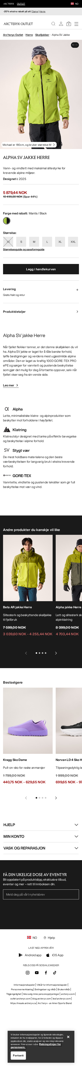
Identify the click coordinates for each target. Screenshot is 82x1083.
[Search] (53, 23)
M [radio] (34, 242)
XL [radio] (60, 242)
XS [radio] (8, 242)
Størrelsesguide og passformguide (23, 249)
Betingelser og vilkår (45, 989)
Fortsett (18, 1055)
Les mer (8, 385)
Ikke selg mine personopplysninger (41, 994)
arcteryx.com (68, 994)
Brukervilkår (64, 989)
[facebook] (46, 973)
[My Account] (61, 23)
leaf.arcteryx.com (62, 998)
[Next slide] (56, 653)
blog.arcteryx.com (41, 998)
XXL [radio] (73, 242)
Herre (42, 11)
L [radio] (47, 242)
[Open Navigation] (76, 23)
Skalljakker (42, 35)
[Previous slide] (26, 653)
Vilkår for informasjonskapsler (52, 984)
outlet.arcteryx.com (20, 998)
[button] (72, 4)
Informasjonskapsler (24, 984)
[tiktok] (55, 972)
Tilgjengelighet (14, 994)
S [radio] (21, 242)
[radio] (7, 221)
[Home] (18, 23)
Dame (35, 11)
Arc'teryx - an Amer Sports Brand (55, 1003)
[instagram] (27, 973)
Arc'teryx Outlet (13, 35)
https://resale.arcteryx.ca (23, 1003)
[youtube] (37, 973)
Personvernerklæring (22, 989)
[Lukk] (68, 1037)
